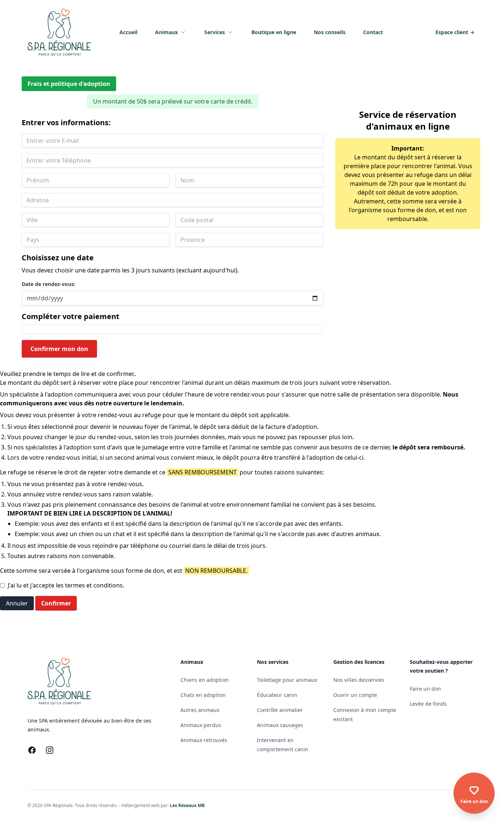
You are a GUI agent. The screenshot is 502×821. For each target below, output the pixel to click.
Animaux (166, 32)
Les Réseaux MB (187, 805)
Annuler (17, 603)
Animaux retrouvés (203, 740)
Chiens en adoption (204, 679)
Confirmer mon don (59, 349)
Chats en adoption (203, 694)
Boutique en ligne (273, 32)
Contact (373, 32)
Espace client (454, 32)
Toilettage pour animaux (287, 679)
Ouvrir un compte (355, 694)
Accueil (128, 32)
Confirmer (56, 603)
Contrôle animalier (280, 709)
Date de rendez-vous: (48, 284)
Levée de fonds (428, 703)
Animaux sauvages (280, 724)
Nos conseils (329, 32)
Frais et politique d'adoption (69, 84)
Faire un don (425, 688)
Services (214, 32)
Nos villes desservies (358, 679)
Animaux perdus (200, 724)
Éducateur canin (277, 694)
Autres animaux (199, 709)
